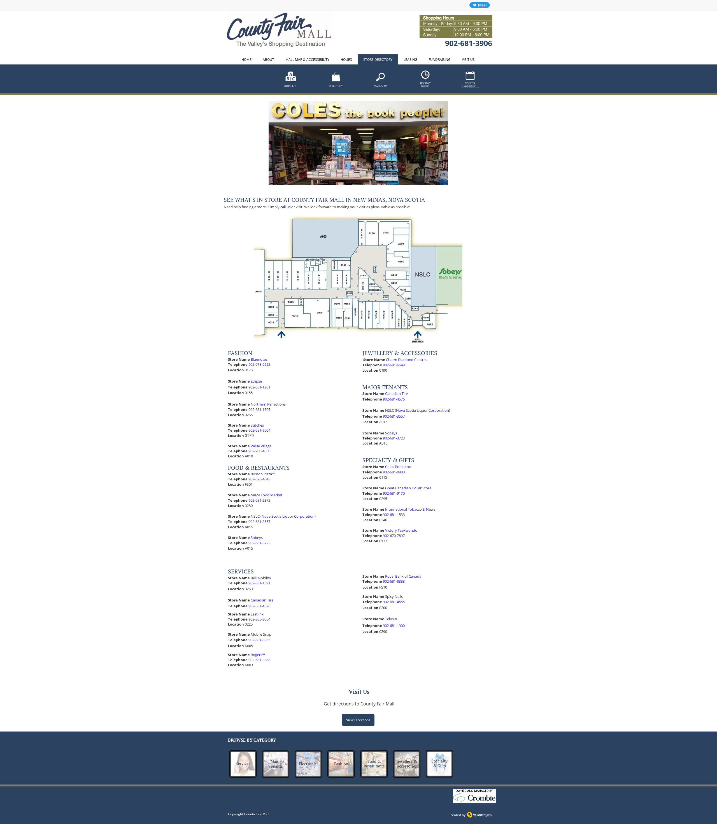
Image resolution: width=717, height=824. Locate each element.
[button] (358, 143)
